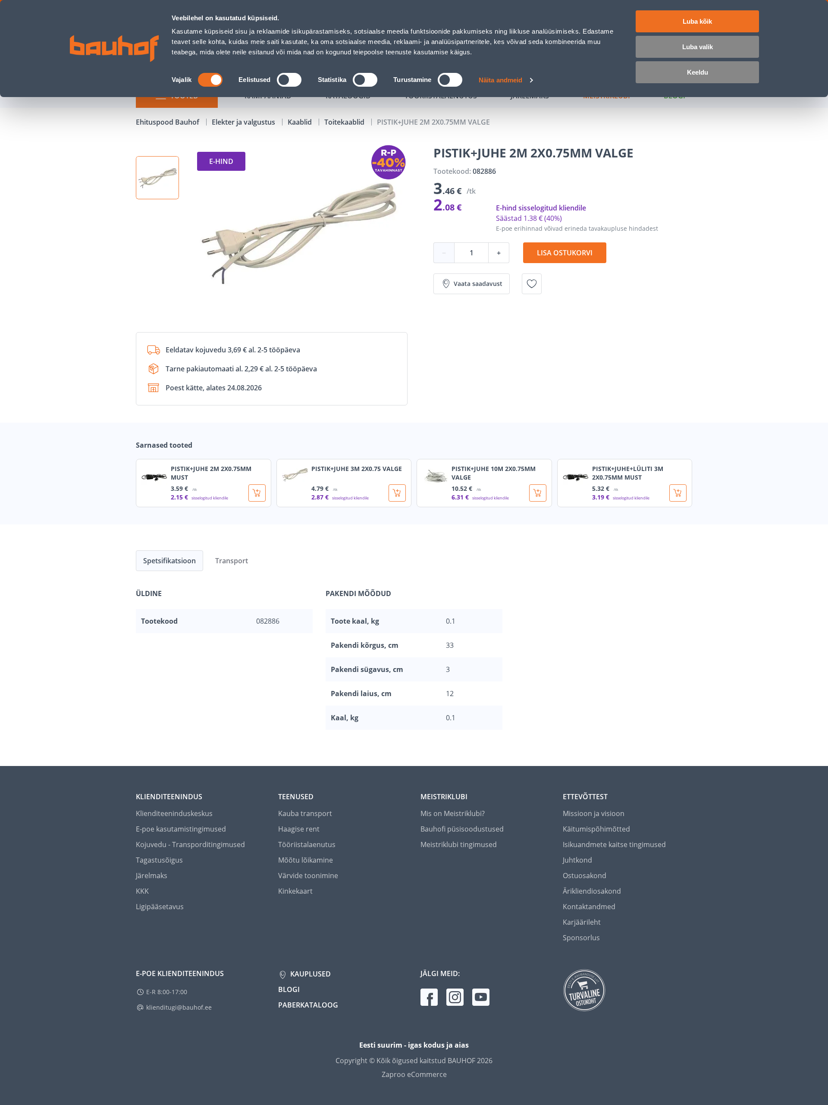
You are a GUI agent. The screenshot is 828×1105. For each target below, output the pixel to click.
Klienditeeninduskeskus (174, 813)
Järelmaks (151, 875)
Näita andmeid (500, 80)
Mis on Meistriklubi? (452, 813)
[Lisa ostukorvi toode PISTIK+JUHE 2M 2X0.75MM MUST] (257, 493)
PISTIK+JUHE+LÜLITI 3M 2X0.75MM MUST (627, 473)
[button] (157, 177)
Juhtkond (577, 860)
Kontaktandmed (589, 906)
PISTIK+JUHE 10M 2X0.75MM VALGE (494, 473)
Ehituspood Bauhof (168, 122)
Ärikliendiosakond (592, 891)
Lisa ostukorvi (565, 252)
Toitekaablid (345, 122)
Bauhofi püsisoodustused (462, 829)
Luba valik (697, 46)
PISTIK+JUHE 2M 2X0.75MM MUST (211, 473)
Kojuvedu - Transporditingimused (190, 844)
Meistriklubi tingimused (458, 844)
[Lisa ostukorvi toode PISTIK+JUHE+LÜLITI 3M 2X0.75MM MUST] (678, 493)
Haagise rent (299, 829)
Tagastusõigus (159, 860)
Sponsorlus (581, 937)
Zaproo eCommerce (414, 1074)
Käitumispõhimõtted (596, 829)
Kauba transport (305, 813)
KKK (142, 891)
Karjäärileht (582, 922)
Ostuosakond (584, 875)
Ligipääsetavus (160, 906)
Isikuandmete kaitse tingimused (614, 844)
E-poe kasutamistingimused (181, 829)
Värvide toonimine (308, 875)
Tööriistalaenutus (307, 844)
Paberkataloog (308, 1005)
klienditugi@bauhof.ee (179, 1007)
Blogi (289, 989)
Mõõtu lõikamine (305, 860)
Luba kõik (697, 21)
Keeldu (697, 72)
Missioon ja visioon (593, 813)
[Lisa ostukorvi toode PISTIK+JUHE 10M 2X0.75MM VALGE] (537, 493)
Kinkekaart (295, 891)
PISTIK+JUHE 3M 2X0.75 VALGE (356, 469)
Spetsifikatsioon (169, 560)
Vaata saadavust (478, 283)
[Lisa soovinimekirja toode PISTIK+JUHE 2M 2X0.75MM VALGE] (532, 283)
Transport (231, 560)
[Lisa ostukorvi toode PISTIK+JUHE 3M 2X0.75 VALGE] (397, 493)
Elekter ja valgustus (244, 122)
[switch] (289, 80)
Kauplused (310, 974)
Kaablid (301, 122)
